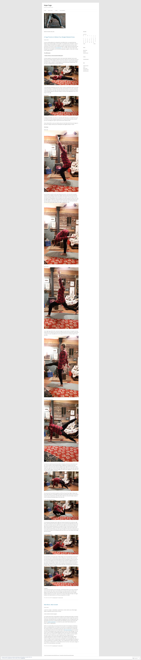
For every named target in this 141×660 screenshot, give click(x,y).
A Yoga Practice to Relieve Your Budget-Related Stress (59, 37)
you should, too (58, 47)
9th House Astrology (67, 629)
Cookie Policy (23, 658)
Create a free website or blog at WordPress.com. (51, 655)
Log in (84, 66)
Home (45, 10)
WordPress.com (85, 70)
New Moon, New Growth (51, 604)
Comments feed (86, 69)
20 (87, 40)
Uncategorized (54, 597)
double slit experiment (52, 621)
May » (95, 43)
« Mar (84, 43)
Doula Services (62, 10)
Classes (56, 10)
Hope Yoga (48, 5)
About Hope (50, 10)
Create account (85, 65)
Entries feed (85, 68)
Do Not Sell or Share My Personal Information (67, 655)
